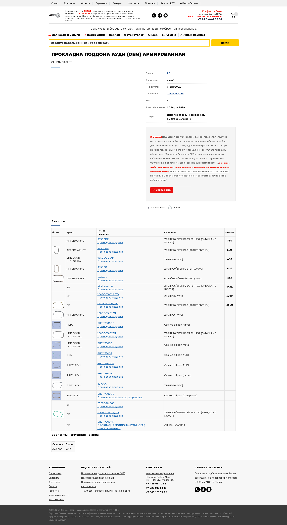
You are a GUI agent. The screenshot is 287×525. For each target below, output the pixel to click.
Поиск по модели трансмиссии (98, 482)
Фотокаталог (134, 34)
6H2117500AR (105, 421)
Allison (153, 34)
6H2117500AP (105, 363)
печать (176, 207)
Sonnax (114, 34)
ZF (168, 73)
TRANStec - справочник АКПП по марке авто (105, 490)
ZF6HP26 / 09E (175, 93)
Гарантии (101, 3)
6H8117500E (104, 343)
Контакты (133, 3)
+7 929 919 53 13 (156, 487)
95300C (102, 267)
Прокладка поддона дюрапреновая (120, 397)
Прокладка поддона (110, 242)
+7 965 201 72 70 (156, 492)
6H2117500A (104, 353)
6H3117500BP (105, 373)
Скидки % (169, 34)
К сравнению (158, 207)
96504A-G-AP (105, 257)
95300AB (103, 248)
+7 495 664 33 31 (209, 19)
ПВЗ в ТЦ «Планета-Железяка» (204, 16)
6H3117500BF (105, 323)
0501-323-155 (105, 285)
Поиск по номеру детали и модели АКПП (103, 473)
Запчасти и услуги (66, 34)
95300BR (103, 239)
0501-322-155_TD (107, 303)
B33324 (102, 276)
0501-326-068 (105, 403)
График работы (212, 11)
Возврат (117, 3)
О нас (54, 3)
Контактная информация (160, 473)
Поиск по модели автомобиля (97, 477)
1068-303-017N (106, 333)
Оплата (85, 3)
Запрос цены (164, 190)
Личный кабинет (192, 34)
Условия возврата (59, 495)
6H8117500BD (105, 393)
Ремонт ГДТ (168, 3)
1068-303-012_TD (108, 294)
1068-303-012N (106, 313)
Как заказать (56, 499)
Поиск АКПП (96, 34)
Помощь (150, 3)
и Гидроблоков (189, 3)
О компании (55, 473)
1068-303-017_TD (108, 412)
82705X (101, 383)
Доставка (69, 3)
